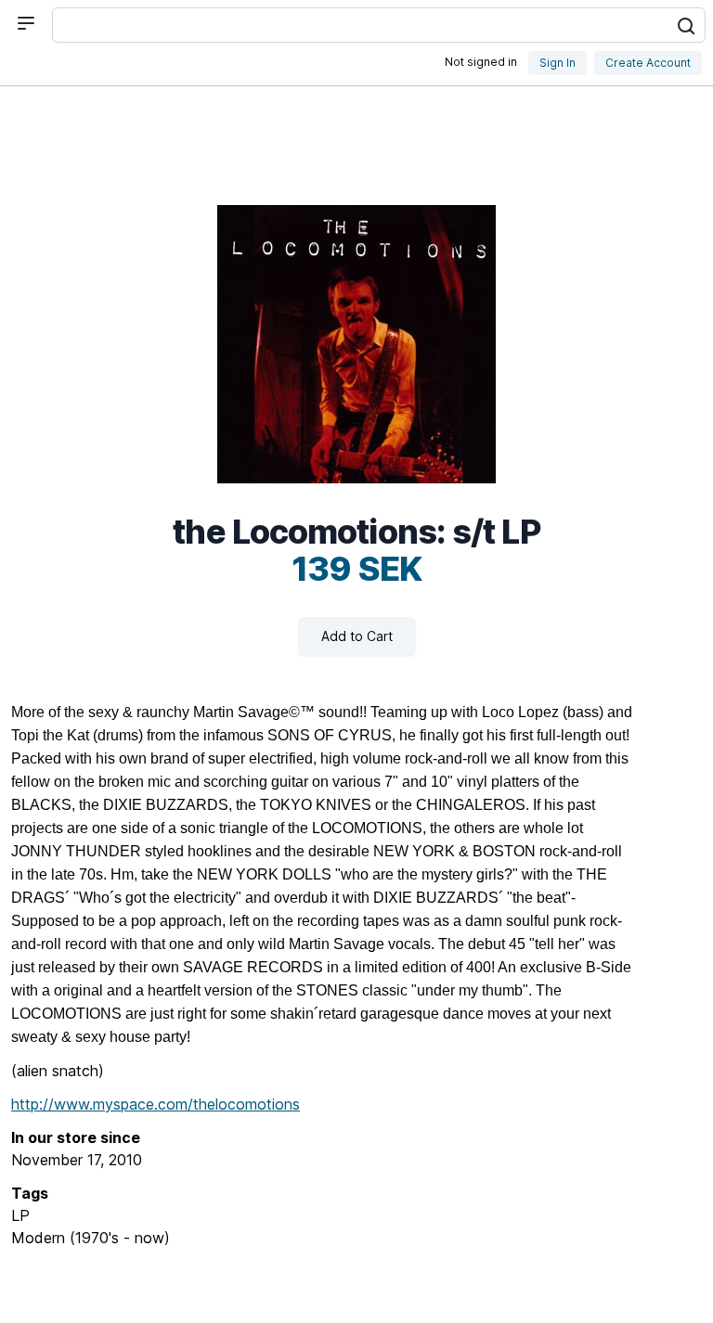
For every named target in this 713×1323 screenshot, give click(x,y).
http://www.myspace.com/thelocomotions (155, 1104)
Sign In (557, 63)
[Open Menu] (26, 23)
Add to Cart (357, 636)
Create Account (648, 63)
